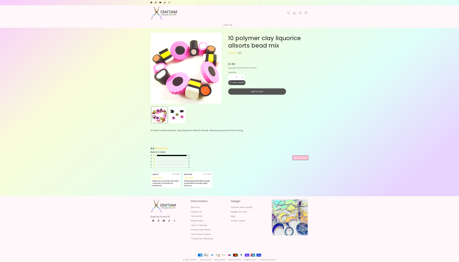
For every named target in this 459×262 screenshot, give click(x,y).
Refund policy (219, 260)
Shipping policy (250, 260)
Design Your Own (239, 212)
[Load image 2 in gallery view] (177, 115)
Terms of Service (199, 225)
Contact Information (201, 229)
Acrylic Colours (238, 220)
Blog (233, 216)
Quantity (232, 72)
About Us (195, 207)
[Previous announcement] (198, 2)
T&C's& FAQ (196, 216)
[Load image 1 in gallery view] (159, 115)
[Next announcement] (260, 2)
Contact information (267, 260)
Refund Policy (197, 220)
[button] (289, 13)
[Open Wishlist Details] (300, 13)
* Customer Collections (202, 238)
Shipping (232, 68)
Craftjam (193, 260)
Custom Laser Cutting (241, 207)
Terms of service (234, 260)
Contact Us (196, 212)
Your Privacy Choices (201, 234)
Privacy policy (206, 260)
